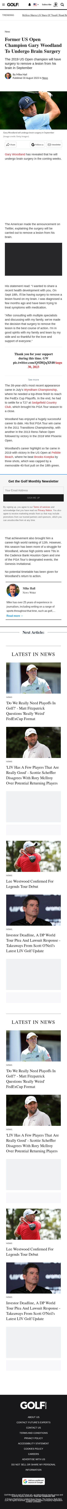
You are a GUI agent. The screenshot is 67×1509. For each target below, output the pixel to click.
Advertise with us (33, 1459)
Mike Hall (21, 74)
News (7, 31)
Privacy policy (33, 1438)
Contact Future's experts (33, 1422)
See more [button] (33, 379)
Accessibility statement (33, 1443)
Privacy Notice (45, 510)
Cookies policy (33, 1448)
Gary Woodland (15, 154)
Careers (33, 1454)
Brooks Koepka (44, 457)
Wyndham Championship (40, 389)
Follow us (39, 145)
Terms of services (42, 507)
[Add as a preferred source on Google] (33, 1481)
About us (33, 1417)
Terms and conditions (34, 1433)
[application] (33, 259)
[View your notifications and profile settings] (29, 4)
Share (12, 145)
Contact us (33, 1427)
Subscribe (46, 4)
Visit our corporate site (44, 1496)
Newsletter (56, 145)
